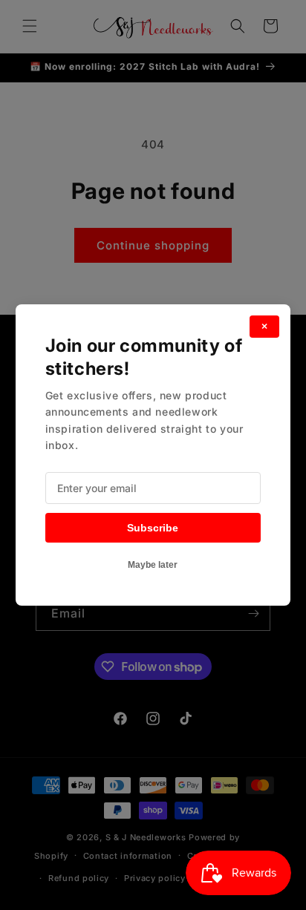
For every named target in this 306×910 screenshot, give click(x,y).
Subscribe (152, 528)
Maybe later (153, 565)
